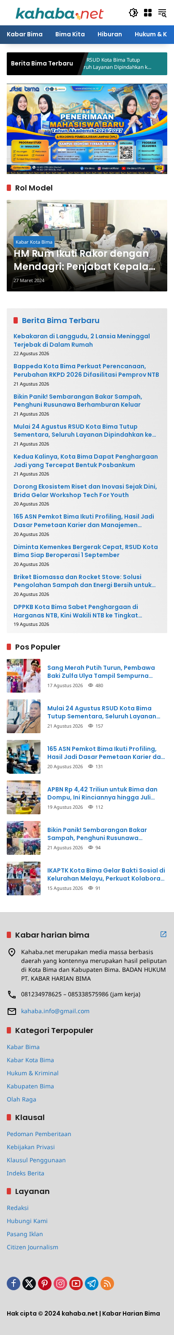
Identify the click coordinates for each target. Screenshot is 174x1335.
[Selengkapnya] (163, 934)
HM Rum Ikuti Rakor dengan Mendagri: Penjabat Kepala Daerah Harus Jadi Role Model (81, 260)
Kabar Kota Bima (34, 242)
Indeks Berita (25, 1173)
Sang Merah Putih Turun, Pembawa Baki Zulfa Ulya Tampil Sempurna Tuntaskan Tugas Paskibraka (101, 672)
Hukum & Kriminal (33, 1073)
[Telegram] (91, 1283)
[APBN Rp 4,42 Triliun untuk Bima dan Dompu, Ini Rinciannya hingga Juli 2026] (24, 797)
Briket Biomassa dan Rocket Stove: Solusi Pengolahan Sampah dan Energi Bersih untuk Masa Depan (83, 581)
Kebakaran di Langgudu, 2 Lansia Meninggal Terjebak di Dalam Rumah (82, 340)
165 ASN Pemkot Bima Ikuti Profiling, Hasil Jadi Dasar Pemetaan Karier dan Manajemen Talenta (84, 521)
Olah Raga (21, 1099)
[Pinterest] (45, 1283)
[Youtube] (76, 1283)
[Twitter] (29, 1283)
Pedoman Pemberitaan (39, 1134)
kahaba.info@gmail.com (55, 1011)
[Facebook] (13, 1283)
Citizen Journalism (32, 1247)
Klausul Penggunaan (36, 1160)
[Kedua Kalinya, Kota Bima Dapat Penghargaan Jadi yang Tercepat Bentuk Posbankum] (147, 63)
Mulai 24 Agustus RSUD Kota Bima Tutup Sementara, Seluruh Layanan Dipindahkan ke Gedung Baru (83, 431)
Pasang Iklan (25, 1234)
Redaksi (18, 1208)
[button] (133, 13)
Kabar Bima (23, 1047)
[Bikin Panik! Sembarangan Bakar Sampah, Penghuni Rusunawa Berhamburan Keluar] (24, 838)
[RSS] (107, 1283)
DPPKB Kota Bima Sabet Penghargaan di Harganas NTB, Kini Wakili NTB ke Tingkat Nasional (76, 611)
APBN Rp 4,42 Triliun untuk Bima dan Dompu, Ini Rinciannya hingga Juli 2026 (102, 794)
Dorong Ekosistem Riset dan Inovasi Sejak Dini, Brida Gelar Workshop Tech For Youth (85, 491)
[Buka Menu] (148, 13)
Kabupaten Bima (30, 1086)
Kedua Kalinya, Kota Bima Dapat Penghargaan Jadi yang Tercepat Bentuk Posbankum (86, 461)
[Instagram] (60, 1283)
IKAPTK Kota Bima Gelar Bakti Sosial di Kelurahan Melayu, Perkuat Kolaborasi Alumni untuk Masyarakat (106, 875)
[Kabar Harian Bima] (59, 12)
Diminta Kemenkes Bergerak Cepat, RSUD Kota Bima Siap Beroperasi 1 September (86, 551)
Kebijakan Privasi (31, 1147)
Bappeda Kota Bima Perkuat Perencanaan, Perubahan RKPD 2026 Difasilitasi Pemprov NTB (86, 370)
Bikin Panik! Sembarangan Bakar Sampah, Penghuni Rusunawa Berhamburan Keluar (78, 401)
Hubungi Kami (27, 1221)
